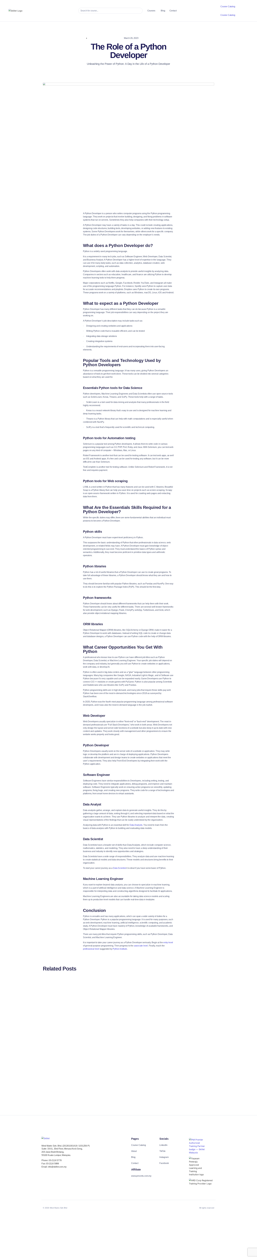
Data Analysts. (136, 825)
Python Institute (120, 949)
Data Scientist (119, 868)
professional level (91, 949)
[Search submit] (138, 11)
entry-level (168, 942)
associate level (141, 946)
